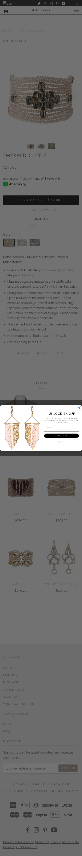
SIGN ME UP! (61, 436)
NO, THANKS (61, 442)
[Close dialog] (79, 407)
